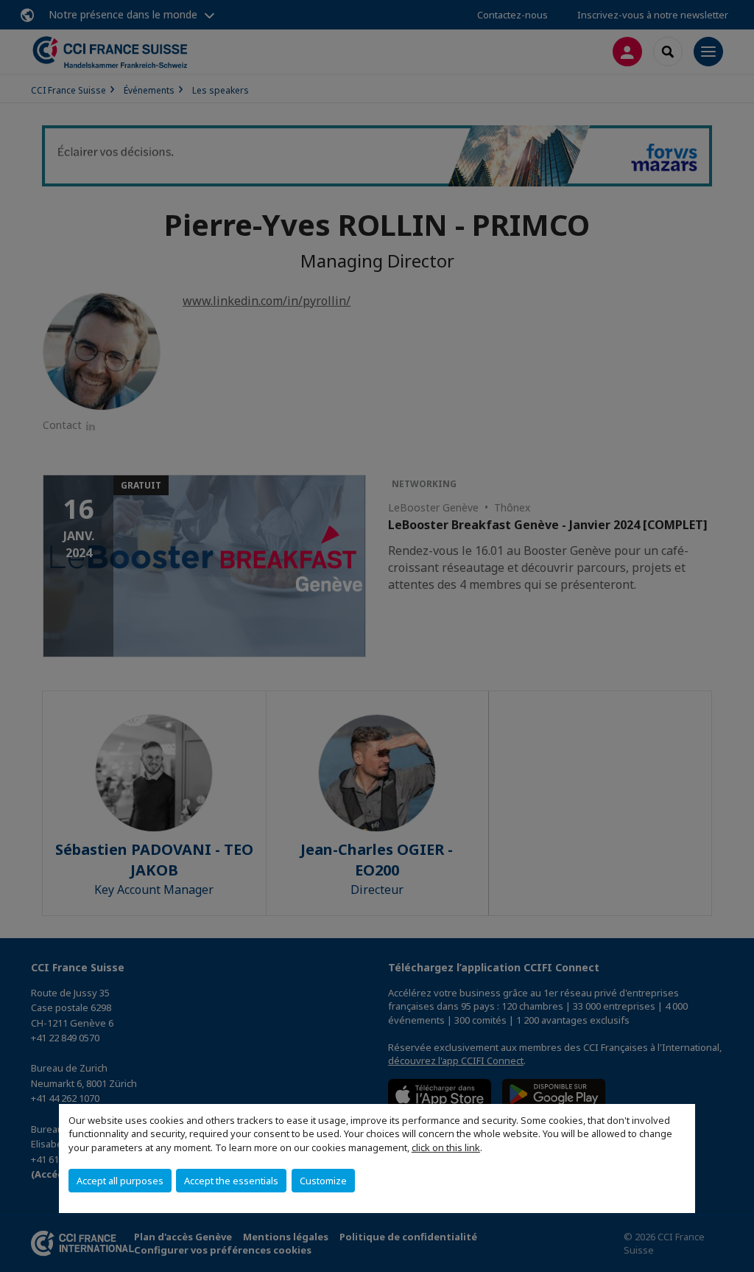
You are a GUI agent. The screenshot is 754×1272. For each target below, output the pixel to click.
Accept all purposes (120, 1180)
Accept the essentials (231, 1180)
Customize (323, 1180)
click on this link (446, 1147)
